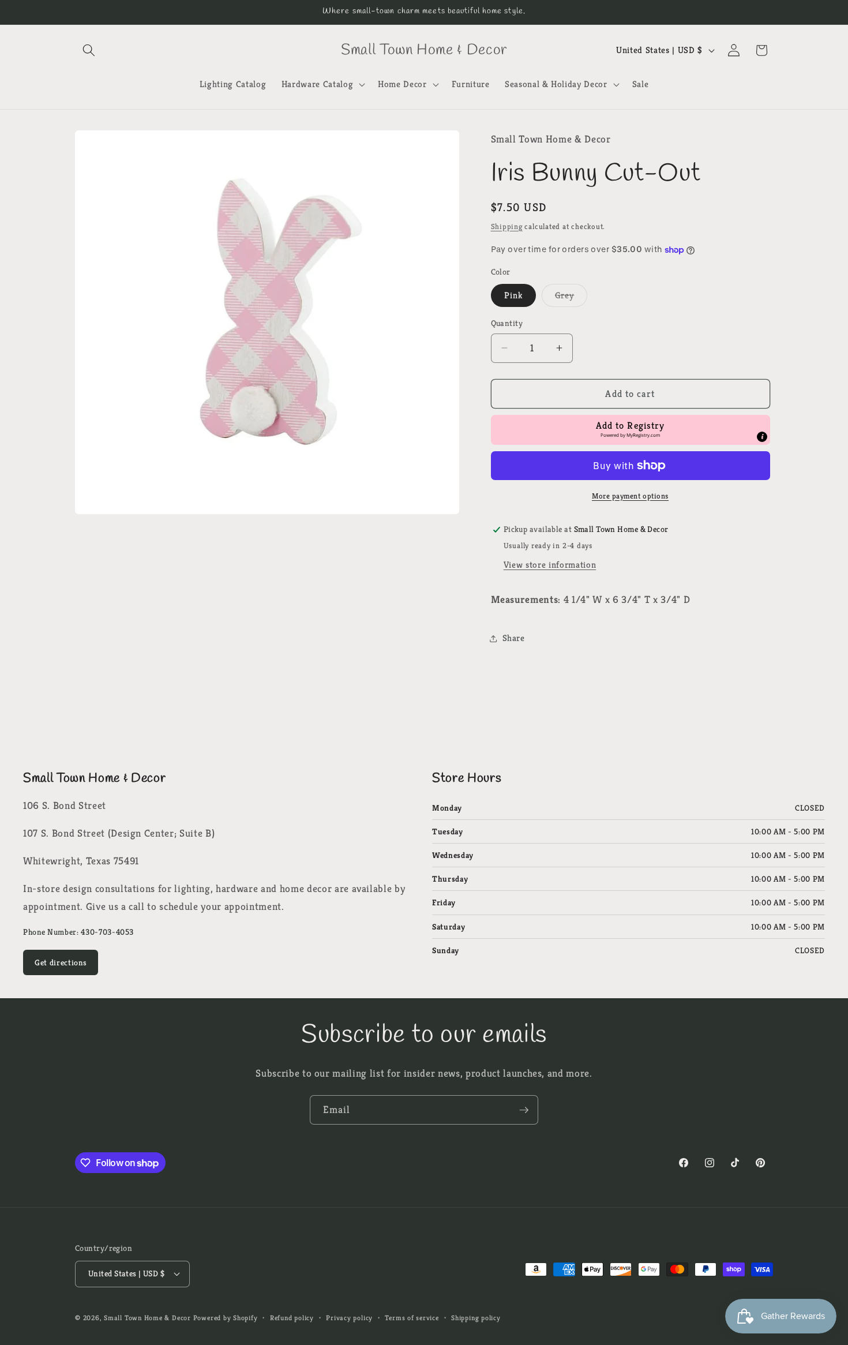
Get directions (61, 962)
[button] (89, 50)
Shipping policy (476, 1317)
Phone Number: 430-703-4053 (78, 932)
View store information (550, 564)
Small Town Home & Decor (147, 1317)
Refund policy (292, 1317)
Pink (513, 295)
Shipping (507, 226)
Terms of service (411, 1317)
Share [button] (513, 637)
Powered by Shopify (225, 1317)
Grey (571, 297)
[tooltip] (762, 437)
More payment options (630, 496)
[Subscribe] (524, 1110)
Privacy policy (349, 1317)
